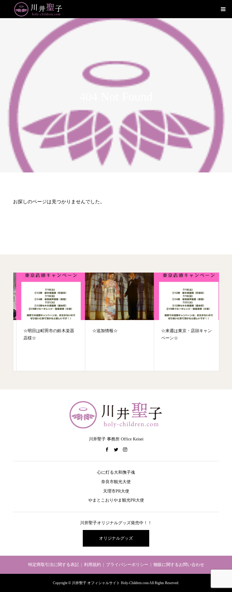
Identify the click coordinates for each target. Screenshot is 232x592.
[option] (47, 322)
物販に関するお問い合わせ (178, 564)
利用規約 (92, 564)
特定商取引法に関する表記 (53, 564)
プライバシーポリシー (127, 564)
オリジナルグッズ (116, 538)
